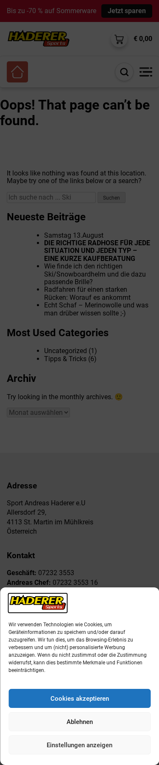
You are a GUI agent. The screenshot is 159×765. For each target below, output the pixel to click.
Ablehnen (80, 722)
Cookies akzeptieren (79, 698)
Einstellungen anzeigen (79, 745)
